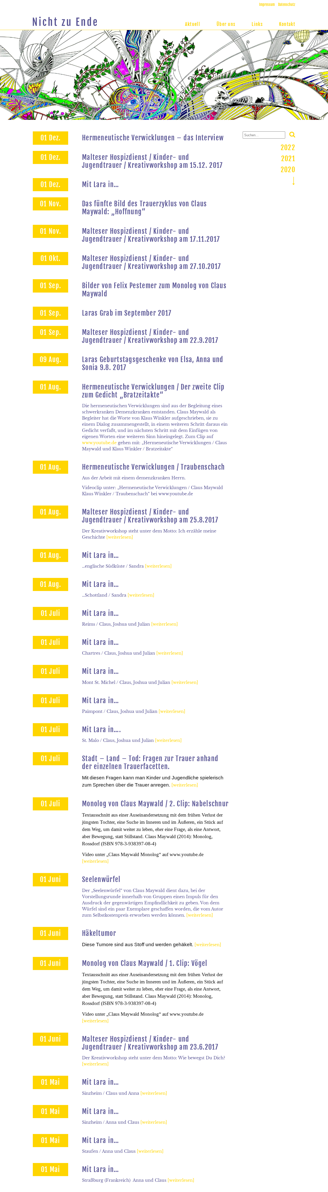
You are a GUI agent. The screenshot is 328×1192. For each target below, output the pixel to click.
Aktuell (192, 24)
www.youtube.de (99, 442)
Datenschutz (286, 4)
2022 (288, 147)
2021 (288, 158)
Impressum (267, 4)
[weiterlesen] (119, 537)
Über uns (226, 24)
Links (257, 24)
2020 (288, 170)
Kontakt (287, 24)
